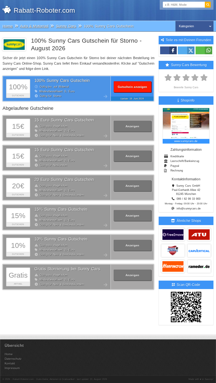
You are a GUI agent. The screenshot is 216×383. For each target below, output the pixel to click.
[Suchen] (208, 5)
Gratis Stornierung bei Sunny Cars (67, 268)
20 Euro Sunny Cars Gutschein (64, 179)
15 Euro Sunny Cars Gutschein (64, 120)
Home (9, 354)
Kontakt (10, 363)
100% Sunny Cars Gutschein (62, 80)
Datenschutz (13, 358)
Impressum (12, 368)
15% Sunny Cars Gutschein (60, 209)
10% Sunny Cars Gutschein (60, 239)
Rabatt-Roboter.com (43, 10)
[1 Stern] (168, 77)
